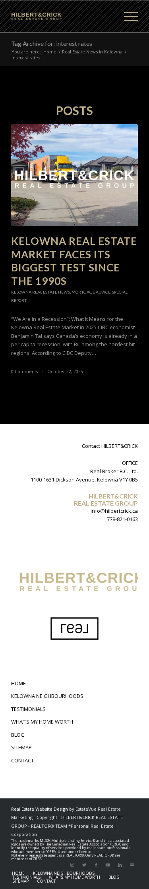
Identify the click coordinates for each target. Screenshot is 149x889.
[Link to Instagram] (72, 865)
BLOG (18, 734)
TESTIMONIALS (28, 709)
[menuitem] (18, 873)
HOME (18, 683)
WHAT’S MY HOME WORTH (42, 721)
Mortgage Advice (91, 292)
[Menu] (127, 16)
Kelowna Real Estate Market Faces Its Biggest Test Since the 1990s (74, 261)
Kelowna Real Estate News (40, 292)
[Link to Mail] (132, 865)
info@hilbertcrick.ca (114, 510)
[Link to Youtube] (108, 865)
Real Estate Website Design (39, 809)
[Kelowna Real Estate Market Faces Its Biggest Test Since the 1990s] (74, 175)
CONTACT (22, 760)
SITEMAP (21, 747)
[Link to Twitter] (84, 865)
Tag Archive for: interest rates (51, 43)
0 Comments (24, 371)
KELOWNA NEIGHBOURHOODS (47, 695)
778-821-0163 (122, 519)
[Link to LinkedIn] (120, 865)
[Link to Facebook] (96, 865)
